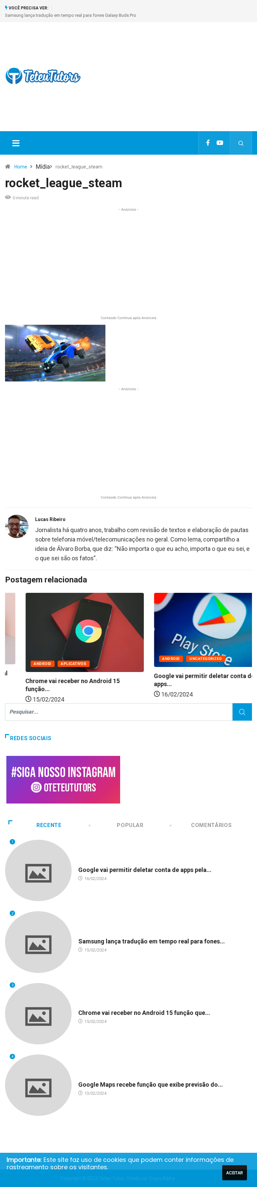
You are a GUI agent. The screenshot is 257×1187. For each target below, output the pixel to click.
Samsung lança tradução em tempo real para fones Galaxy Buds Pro (70, 15)
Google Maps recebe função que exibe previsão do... (150, 1084)
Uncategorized (185, 659)
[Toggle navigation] (15, 143)
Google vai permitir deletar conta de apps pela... (144, 869)
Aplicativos (53, 664)
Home (20, 166)
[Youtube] (220, 143)
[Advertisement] (174, 83)
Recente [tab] (48, 825)
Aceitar (234, 1173)
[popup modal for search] (241, 143)
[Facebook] (208, 143)
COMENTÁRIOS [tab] (211, 825)
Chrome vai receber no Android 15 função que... (144, 1012)
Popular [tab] (130, 825)
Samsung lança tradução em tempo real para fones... (151, 941)
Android (22, 664)
